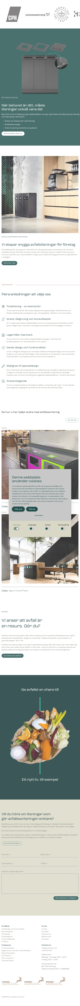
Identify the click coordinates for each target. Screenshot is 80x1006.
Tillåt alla (32, 509)
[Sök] (57, 4)
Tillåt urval (18, 509)
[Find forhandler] (53, 3)
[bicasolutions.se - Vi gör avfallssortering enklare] (17, 4)
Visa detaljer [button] (38, 515)
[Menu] (76, 3)
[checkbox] (16, 527)
